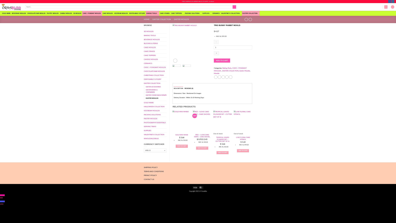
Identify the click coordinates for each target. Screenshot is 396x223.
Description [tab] (178, 88)
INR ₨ (2, 196)
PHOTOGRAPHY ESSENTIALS (155, 122)
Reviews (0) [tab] (189, 88)
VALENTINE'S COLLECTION (154, 134)
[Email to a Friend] (223, 77)
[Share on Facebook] (215, 77)
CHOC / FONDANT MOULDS (92, 13)
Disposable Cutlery (137, 13)
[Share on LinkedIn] (230, 77)
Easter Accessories (153, 87)
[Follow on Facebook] (389, 1)
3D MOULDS (77, 13)
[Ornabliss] (12, 7)
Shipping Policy (151, 167)
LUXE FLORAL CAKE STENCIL (243, 138)
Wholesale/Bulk (151, 138)
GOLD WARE (6, 13)
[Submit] (234, 7)
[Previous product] (250, 19)
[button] (386, 7)
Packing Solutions (192, 13)
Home (147, 19)
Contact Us (149, 179)
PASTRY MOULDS (53, 13)
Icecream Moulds (121, 13)
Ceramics (216, 13)
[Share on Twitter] (219, 77)
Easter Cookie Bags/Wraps (156, 95)
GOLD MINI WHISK (181, 135)
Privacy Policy (150, 175)
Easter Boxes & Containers (151, 91)
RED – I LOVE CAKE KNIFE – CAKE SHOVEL (202, 136)
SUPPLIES (205, 13)
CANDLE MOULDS (66, 13)
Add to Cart (222, 60)
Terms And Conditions (154, 171)
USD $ (2, 203)
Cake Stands (165, 13)
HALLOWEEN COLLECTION (154, 106)
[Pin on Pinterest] (227, 77)
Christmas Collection (154, 75)
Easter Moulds (181, 19)
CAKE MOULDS (108, 13)
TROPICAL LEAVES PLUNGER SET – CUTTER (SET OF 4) (222, 139)
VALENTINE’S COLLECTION (230, 13)
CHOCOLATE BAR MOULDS (36, 13)
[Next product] (246, 19)
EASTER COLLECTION (249, 13)
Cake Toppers (176, 13)
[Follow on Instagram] (392, 1)
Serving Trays (150, 126)
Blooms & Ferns (151, 43)
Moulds (216, 73)
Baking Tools (151, 13)
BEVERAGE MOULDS (19, 13)
